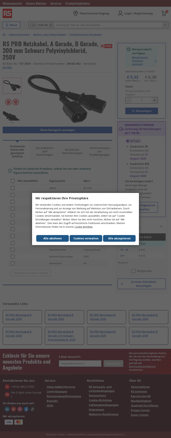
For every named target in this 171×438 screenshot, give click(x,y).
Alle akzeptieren (119, 238)
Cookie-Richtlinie (83, 226)
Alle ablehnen (52, 238)
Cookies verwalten (86, 238)
